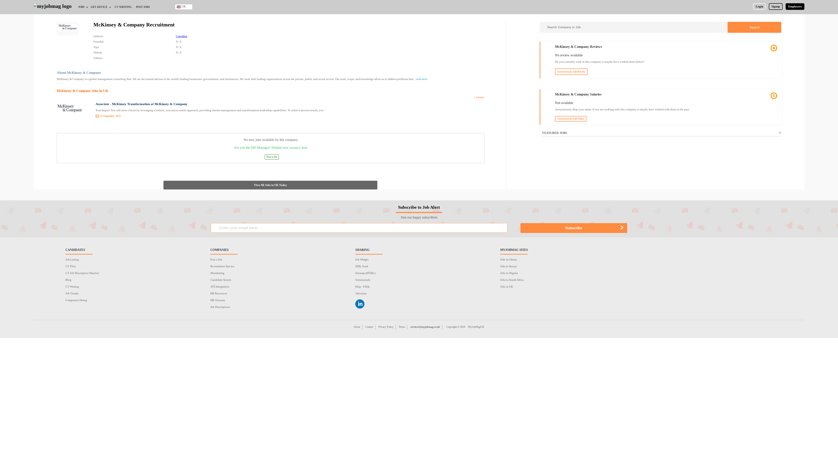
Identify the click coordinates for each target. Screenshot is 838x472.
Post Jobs (143, 7)
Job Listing (72, 259)
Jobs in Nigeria (509, 273)
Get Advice (99, 7)
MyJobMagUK (476, 326)
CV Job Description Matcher (82, 273)
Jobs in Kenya (508, 266)
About (357, 326)
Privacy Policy (385, 326)
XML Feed (361, 266)
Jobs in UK (506, 286)
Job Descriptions (220, 307)
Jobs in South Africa (512, 279)
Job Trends (71, 293)
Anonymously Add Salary (570, 118)
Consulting (181, 36)
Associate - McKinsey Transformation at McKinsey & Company (141, 104)
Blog (68, 279)
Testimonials (362, 279)
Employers (795, 6)
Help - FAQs (362, 286)
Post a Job (271, 156)
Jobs (81, 7)
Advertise (361, 293)
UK (184, 6)
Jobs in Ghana (508, 259)
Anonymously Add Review (571, 71)
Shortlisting (217, 273)
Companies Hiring (76, 300)
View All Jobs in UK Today (270, 185)
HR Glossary (217, 300)
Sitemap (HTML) (365, 273)
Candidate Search (220, 279)
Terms (402, 326)
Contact (369, 326)
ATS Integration (219, 286)
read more (422, 79)
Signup (775, 6)
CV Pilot (70, 266)
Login (759, 6)
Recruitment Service (222, 266)
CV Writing (123, 7)
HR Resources (218, 293)
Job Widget (362, 259)
